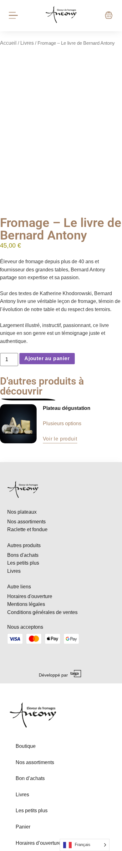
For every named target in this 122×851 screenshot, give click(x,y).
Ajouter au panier (47, 358)
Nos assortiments (35, 762)
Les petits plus (32, 810)
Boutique (26, 746)
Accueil (8, 43)
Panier (23, 826)
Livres (27, 43)
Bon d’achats (30, 778)
